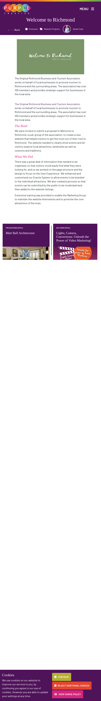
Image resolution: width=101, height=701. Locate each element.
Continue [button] (63, 676)
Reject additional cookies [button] (73, 685)
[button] (17, 8)
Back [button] (14, 29)
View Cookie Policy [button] (69, 694)
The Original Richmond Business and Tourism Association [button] (47, 104)
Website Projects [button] (52, 29)
